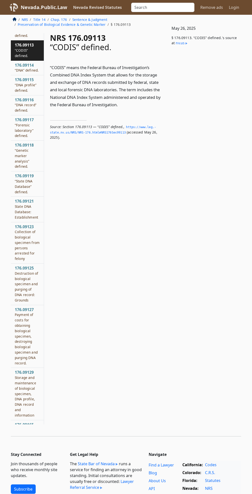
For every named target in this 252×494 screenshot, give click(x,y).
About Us (157, 480)
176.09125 (26, 283)
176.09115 (25, 85)
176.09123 (27, 242)
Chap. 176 (59, 19)
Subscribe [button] (23, 489)
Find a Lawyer (161, 465)
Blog (153, 473)
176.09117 (24, 127)
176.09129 (25, 393)
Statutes (212, 480)
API (152, 488)
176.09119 (24, 183)
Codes (211, 464)
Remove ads (211, 7)
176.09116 (25, 105)
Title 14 (39, 19)
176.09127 (26, 336)
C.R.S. (210, 472)
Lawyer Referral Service (102, 484)
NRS (25, 19)
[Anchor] (121, 104)
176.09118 (24, 155)
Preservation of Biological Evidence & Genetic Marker (62, 24)
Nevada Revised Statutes (97, 7)
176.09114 (27, 67)
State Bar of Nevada (96, 463)
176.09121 (26, 208)
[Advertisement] (204, 88)
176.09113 (24, 50)
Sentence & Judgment (89, 19)
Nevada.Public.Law (44, 7)
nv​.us (180, 43)
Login (234, 7)
